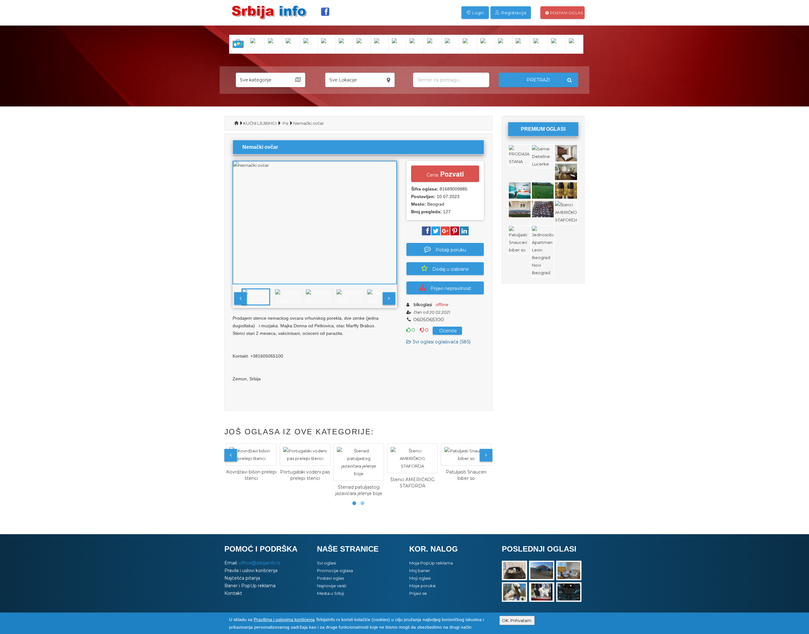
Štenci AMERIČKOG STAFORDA (412, 483)
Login (477, 12)
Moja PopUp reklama (431, 562)
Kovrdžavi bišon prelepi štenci (251, 475)
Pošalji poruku (450, 250)
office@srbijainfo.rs (259, 563)
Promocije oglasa (335, 570)
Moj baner (419, 570)
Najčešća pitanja (242, 578)
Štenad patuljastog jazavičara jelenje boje (358, 490)
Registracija (513, 12)
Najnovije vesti (331, 585)
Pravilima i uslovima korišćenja (284, 619)
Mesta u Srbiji (330, 593)
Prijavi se (418, 593)
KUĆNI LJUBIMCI (260, 123)
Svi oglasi (326, 562)
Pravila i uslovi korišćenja (250, 570)
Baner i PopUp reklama (250, 586)
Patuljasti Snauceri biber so (466, 475)
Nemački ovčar (308, 123)
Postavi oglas (566, 12)
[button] (270, 80)
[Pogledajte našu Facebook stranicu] (325, 11)
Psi (285, 123)
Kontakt (233, 593)
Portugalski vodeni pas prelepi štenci (305, 475)
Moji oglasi (420, 578)
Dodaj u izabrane (450, 269)
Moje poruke (422, 585)
